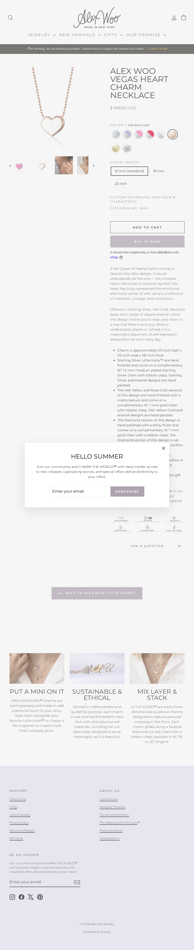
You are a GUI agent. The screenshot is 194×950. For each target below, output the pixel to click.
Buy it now (147, 241)
